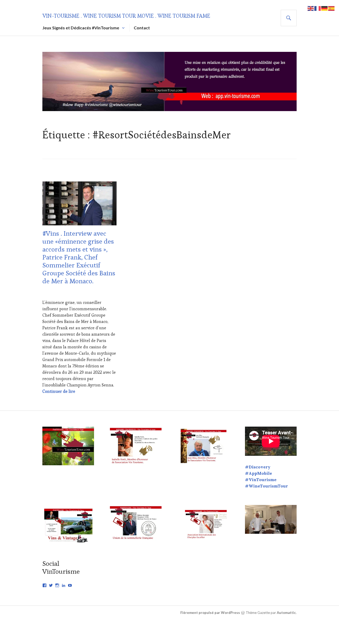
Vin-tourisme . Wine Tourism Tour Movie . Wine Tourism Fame (126, 15)
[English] (310, 7)
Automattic (286, 612)
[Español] (331, 7)
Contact (142, 27)
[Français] (317, 7)
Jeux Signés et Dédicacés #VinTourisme (80, 27)
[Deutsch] (324, 7)
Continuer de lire (58, 391)
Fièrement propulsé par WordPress (210, 612)
